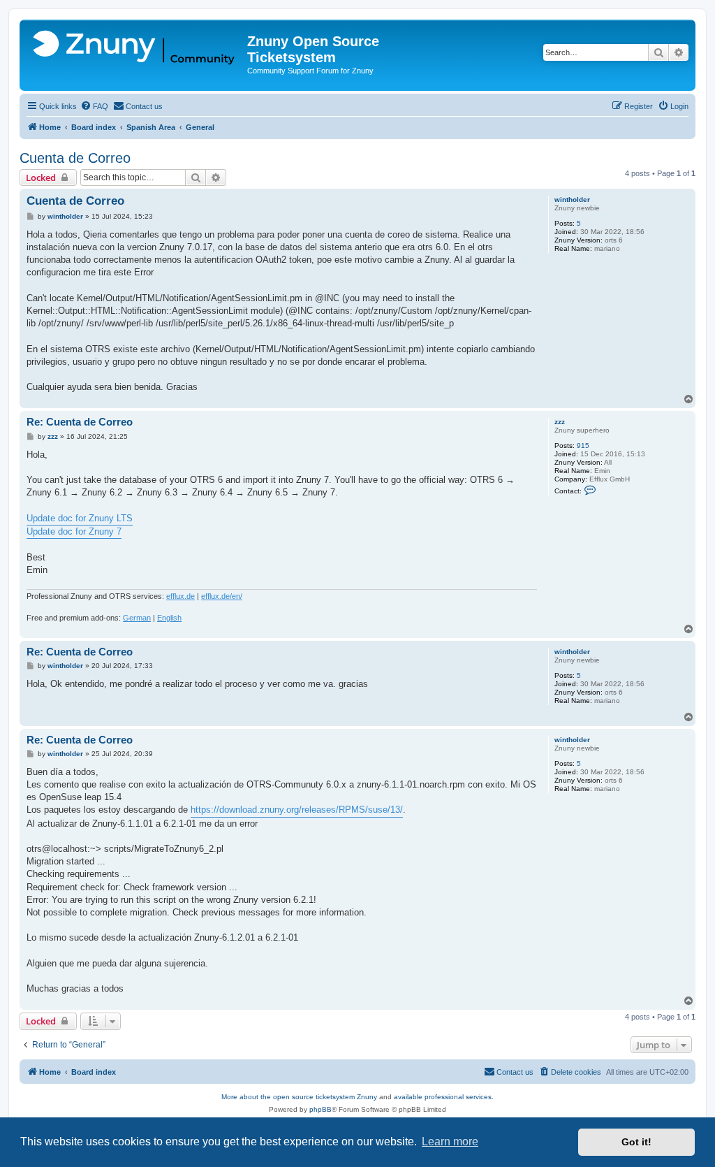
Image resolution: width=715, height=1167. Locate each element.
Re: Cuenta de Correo (80, 422)
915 (583, 445)
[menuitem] (94, 106)
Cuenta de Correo (75, 158)
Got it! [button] (636, 1141)
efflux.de (180, 596)
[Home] (135, 48)
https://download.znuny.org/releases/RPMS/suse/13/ (297, 809)
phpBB (320, 1109)
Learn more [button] (450, 1141)
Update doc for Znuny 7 (74, 531)
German (137, 618)
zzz (559, 422)
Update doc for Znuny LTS (80, 518)
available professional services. (444, 1097)
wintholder (572, 199)
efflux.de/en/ (221, 596)
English (169, 618)
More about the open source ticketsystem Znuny (299, 1097)
